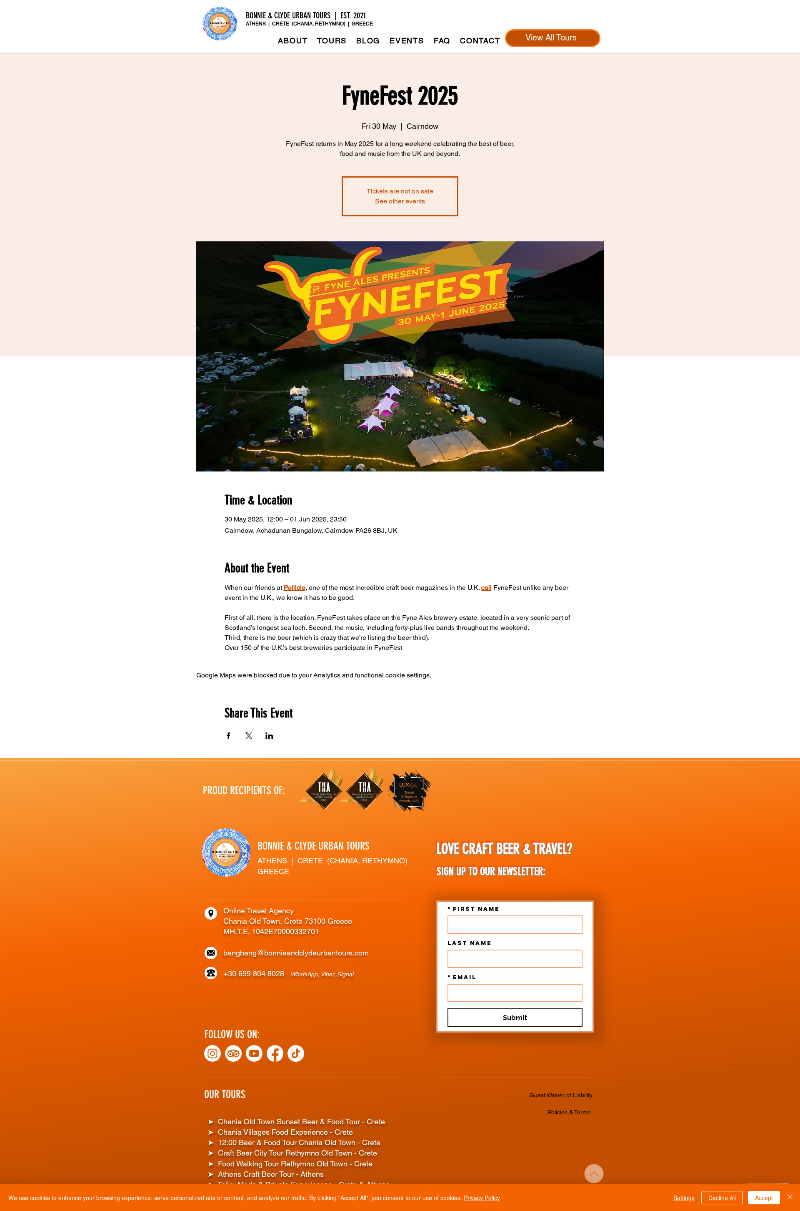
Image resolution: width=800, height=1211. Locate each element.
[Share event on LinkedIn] (269, 735)
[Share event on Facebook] (228, 735)
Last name (470, 943)
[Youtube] (254, 1053)
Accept (764, 1197)
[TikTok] (296, 1053)
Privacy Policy (482, 1197)
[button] (332, 40)
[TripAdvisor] (233, 1053)
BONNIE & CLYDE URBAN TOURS (314, 846)
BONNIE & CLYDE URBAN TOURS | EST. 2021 (307, 15)
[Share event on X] (249, 735)
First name (474, 909)
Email (462, 977)
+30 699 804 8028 (256, 973)
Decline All (722, 1197)
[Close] (790, 1197)
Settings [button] (684, 1197)
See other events (400, 201)
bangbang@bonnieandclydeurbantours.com (296, 952)
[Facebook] (275, 1053)
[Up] (594, 1173)
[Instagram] (212, 1053)
